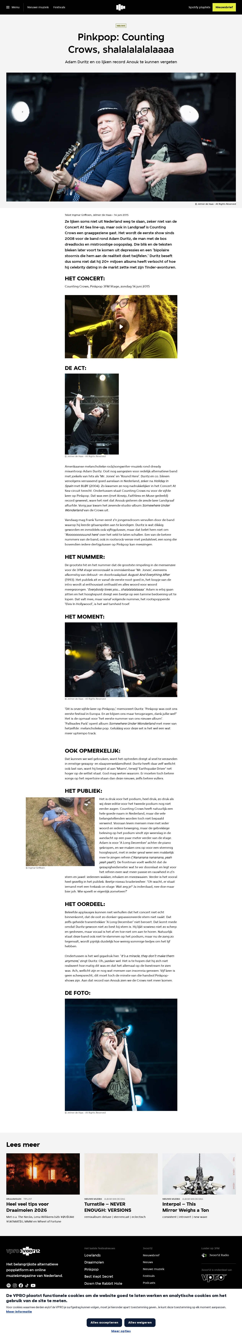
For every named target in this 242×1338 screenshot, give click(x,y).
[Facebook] (21, 1285)
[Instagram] (14, 1285)
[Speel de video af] (121, 326)
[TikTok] (27, 1285)
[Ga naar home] (121, 7)
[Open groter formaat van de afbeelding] (92, 414)
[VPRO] (214, 1278)
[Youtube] (33, 1285)
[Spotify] (8, 1285)
